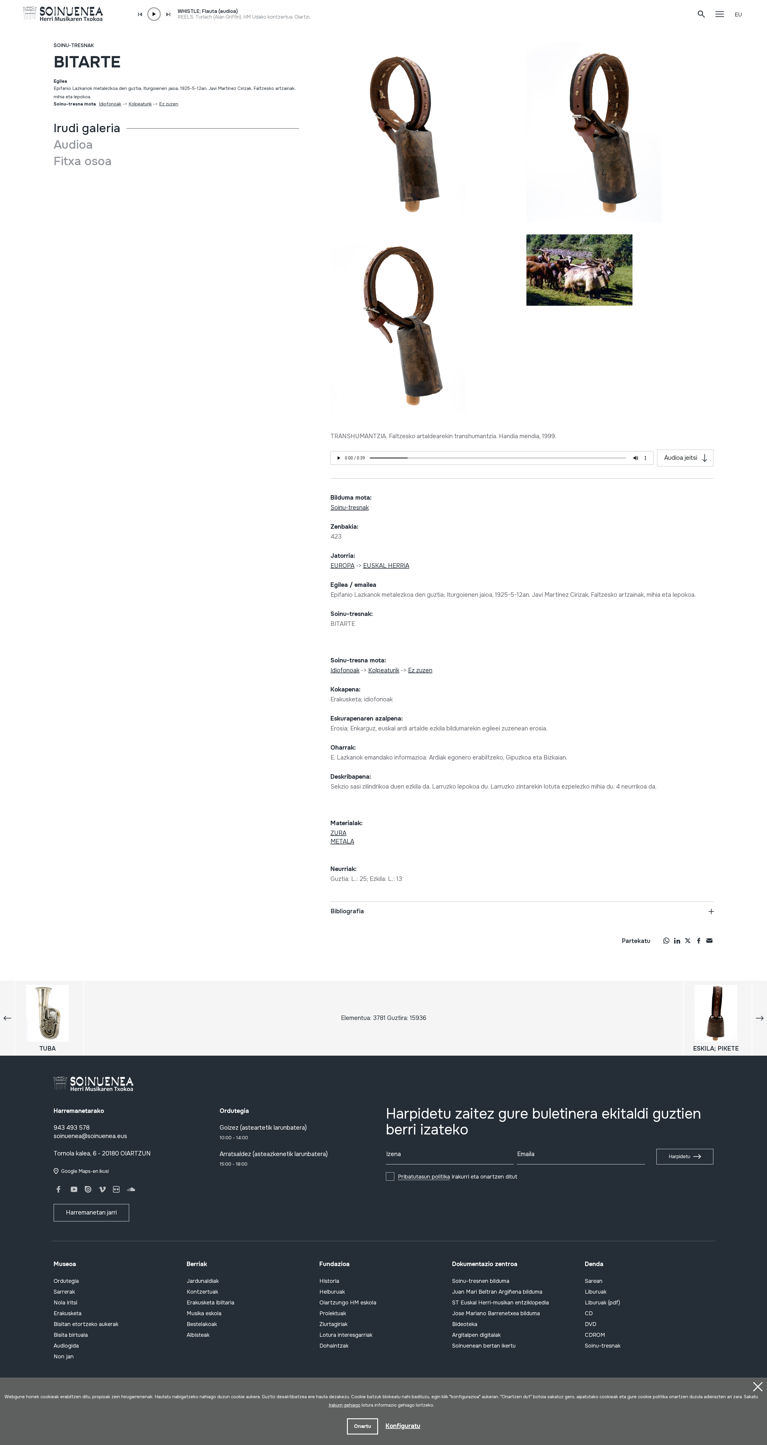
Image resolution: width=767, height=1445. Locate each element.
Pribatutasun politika (424, 1176)
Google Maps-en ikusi (85, 1171)
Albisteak (198, 1335)
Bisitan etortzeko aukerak (86, 1324)
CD (589, 1313)
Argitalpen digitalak (476, 1335)
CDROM (595, 1335)
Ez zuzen (168, 104)
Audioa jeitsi (680, 458)
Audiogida (66, 1345)
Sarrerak (64, 1292)
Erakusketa (67, 1313)
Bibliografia (347, 911)
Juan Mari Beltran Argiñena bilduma (497, 1292)
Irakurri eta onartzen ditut (457, 1176)
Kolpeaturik (140, 104)
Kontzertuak (202, 1292)
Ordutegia (66, 1281)
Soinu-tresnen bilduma (480, 1281)
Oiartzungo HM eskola (347, 1302)
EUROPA (342, 565)
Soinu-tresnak (74, 45)
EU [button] (738, 14)
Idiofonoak (110, 104)
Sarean (594, 1281)
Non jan (64, 1356)
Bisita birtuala (71, 1335)
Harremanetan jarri (91, 1212)
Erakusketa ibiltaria (210, 1302)
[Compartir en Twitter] (688, 940)
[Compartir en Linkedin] (677, 940)
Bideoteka (464, 1324)
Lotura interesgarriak (345, 1335)
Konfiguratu (403, 1426)
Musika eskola (204, 1313)
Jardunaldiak (203, 1281)
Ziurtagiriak (333, 1324)
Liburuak (595, 1292)
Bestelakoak (202, 1324)
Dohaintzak (333, 1345)
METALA (342, 841)
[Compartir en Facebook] (699, 940)
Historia (329, 1281)
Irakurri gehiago (344, 1405)
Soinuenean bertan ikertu (484, 1345)
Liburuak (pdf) (602, 1302)
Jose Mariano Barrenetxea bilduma (496, 1313)
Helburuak (332, 1292)
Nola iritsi (65, 1302)
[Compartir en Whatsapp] (666, 940)
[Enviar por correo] (709, 940)
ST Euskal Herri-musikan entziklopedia (500, 1302)
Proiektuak (332, 1313)
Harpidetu (679, 1156)
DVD (590, 1324)
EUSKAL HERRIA (386, 565)
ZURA (338, 833)
